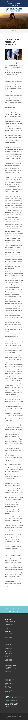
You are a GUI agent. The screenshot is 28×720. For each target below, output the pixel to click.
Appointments (19, 1)
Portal (10, 3)
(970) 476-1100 (9, 626)
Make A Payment (15, 5)
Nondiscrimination (11, 716)
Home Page (14, 30)
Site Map (7, 714)
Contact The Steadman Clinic (11, 700)
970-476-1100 (10, 1)
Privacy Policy (19, 714)
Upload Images (18, 3)
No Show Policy (18, 716)
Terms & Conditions (13, 714)
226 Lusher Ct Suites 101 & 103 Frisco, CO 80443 (8, 655)
